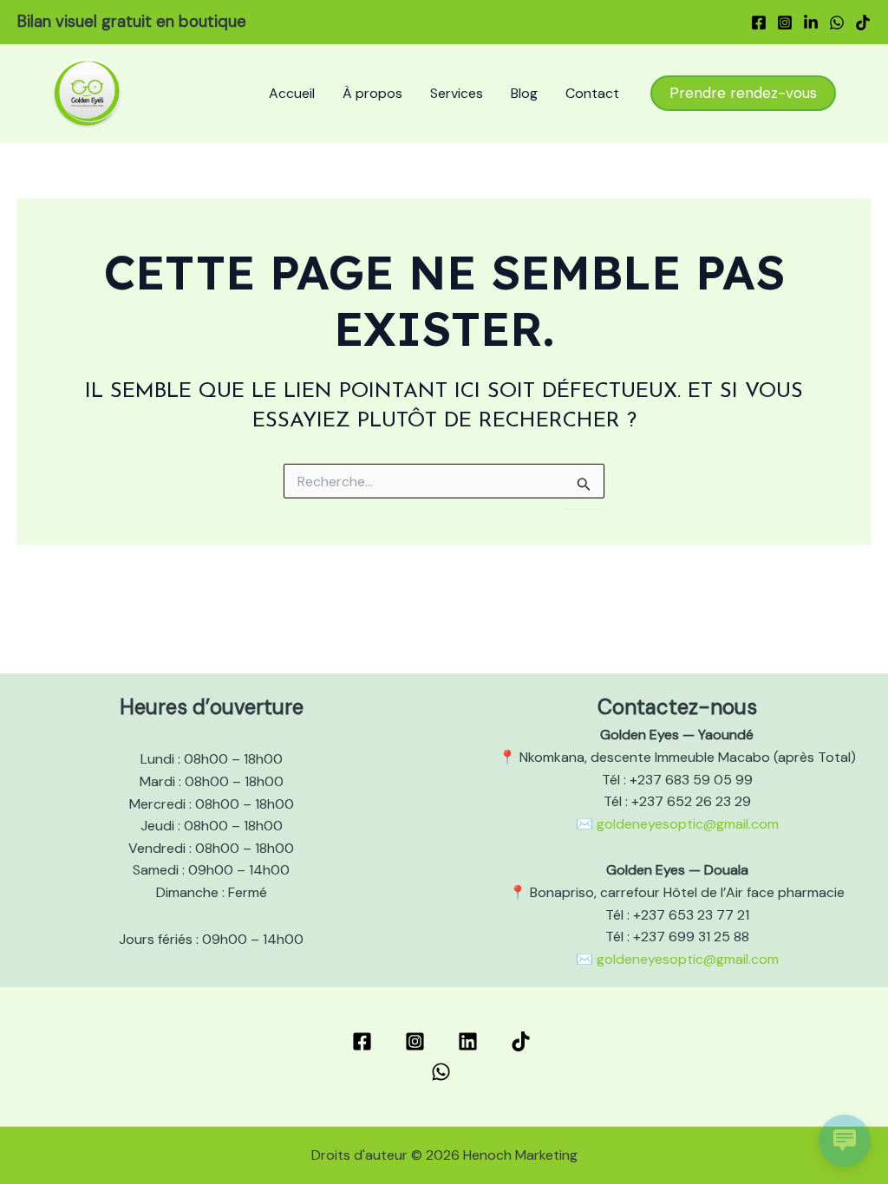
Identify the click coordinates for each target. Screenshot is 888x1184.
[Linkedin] (811, 22)
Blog (524, 93)
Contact (592, 93)
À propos (372, 93)
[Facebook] (759, 22)
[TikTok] (863, 22)
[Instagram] (785, 22)
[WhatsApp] (837, 22)
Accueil (292, 93)
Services (456, 93)
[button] (743, 93)
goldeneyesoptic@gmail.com (688, 824)
